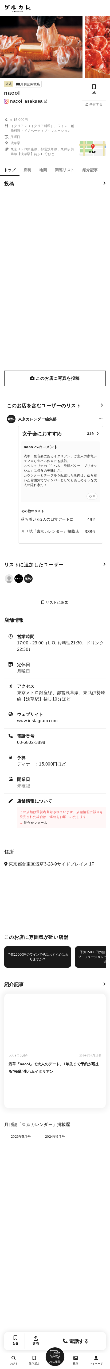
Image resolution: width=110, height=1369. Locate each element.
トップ (9, 170)
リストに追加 (56, 602)
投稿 (27, 170)
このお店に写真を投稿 (57, 378)
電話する (78, 1341)
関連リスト (64, 170)
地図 (43, 170)
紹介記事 (90, 170)
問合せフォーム (35, 823)
